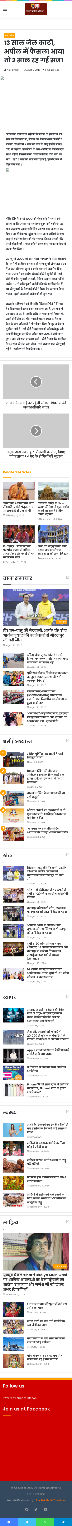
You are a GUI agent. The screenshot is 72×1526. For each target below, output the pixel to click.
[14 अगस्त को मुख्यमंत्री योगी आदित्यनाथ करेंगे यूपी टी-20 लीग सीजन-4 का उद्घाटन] (13, 975)
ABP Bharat (13, 69)
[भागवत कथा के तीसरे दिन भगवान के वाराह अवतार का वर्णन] (13, 834)
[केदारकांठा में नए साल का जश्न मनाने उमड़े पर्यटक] (13, 1344)
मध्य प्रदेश (9, 35)
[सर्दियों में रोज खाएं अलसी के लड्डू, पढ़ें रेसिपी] (13, 1165)
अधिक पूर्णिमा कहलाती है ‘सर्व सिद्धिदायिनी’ (45, 756)
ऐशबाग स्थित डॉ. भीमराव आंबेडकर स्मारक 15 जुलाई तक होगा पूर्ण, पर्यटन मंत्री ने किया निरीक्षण (45, 776)
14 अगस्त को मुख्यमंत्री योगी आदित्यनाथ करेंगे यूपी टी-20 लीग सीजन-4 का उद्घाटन (48, 973)
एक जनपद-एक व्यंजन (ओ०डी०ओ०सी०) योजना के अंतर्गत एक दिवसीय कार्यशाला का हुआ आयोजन (47, 697)
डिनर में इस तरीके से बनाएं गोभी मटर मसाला (46, 1179)
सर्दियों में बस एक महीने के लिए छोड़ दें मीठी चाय (46, 1145)
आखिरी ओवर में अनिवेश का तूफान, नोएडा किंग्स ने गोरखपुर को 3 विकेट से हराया (46, 929)
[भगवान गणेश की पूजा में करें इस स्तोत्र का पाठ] (13, 1309)
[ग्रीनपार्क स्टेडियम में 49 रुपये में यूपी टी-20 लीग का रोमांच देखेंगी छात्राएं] (13, 895)
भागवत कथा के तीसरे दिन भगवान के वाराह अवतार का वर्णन (47, 830)
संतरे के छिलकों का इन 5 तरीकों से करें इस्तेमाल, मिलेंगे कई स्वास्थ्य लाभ (47, 1128)
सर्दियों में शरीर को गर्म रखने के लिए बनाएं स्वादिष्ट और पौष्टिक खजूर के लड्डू (46, 1198)
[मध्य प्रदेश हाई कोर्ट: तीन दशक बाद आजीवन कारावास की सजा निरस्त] (53, 534)
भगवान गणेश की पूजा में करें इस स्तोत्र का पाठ (47, 1306)
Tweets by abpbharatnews (19, 1397)
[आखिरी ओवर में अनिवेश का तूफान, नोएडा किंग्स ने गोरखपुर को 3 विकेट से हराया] (13, 931)
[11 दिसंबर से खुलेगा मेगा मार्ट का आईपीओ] (13, 1073)
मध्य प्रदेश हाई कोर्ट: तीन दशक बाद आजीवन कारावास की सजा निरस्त (53, 550)
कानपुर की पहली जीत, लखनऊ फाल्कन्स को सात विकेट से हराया (47, 910)
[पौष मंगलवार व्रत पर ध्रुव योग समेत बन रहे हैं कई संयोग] (13, 1361)
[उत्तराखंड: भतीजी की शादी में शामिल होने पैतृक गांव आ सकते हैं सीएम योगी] (19, 490)
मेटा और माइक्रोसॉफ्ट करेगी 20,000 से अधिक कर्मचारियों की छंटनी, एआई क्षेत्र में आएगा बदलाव (48, 1035)
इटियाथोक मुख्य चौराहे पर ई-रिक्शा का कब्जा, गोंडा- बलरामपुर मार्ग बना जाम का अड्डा (47, 658)
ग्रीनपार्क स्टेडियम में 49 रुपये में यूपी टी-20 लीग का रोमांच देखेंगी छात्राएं (47, 893)
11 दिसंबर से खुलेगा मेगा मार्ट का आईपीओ (46, 1069)
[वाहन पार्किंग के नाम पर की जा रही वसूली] (13, 798)
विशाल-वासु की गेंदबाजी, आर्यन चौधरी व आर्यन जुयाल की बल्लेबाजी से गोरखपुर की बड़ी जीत (35, 635)
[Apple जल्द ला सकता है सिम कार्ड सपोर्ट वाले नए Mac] (13, 1055)
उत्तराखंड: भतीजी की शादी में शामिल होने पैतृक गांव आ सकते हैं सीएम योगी (18, 507)
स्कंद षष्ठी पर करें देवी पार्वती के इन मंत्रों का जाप (46, 1323)
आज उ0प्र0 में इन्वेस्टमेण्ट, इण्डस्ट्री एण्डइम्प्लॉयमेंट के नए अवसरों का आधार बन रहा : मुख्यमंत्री (48, 717)
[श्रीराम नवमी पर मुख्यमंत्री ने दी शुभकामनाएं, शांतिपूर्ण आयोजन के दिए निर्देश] (13, 815)
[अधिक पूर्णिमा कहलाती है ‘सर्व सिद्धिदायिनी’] (13, 759)
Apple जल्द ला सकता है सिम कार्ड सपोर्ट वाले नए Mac (48, 1052)
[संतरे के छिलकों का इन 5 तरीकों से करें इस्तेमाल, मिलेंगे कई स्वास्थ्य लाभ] (13, 1130)
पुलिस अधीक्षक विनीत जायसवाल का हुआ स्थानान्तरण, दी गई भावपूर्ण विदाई (47, 677)
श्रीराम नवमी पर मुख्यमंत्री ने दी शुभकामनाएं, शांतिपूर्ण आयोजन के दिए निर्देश (46, 814)
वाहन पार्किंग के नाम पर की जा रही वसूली (46, 795)
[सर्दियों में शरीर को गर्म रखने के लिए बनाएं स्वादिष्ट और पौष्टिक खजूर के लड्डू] (13, 1200)
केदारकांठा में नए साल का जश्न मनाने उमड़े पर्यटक (46, 1340)
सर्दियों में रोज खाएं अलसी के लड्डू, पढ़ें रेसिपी (47, 1162)
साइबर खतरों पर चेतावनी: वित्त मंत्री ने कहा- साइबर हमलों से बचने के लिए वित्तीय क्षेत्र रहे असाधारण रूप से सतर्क (45, 1015)
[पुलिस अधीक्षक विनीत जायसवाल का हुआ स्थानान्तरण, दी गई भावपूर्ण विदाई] (13, 678)
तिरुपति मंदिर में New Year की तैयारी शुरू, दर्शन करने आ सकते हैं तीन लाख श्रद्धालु (53, 508)
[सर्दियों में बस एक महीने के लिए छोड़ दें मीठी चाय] (13, 1148)
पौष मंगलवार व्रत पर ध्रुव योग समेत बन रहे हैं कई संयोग (45, 1357)
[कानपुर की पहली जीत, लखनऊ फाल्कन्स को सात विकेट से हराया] (13, 913)
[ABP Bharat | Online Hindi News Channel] (36, 9)
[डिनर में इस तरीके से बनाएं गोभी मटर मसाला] (13, 1183)
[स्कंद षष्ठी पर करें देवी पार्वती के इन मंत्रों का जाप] (13, 1327)
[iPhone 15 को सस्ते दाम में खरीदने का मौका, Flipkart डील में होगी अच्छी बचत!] (13, 1090)
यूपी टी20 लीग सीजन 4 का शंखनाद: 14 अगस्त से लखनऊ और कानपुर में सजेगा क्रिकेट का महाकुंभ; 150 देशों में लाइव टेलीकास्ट (47, 951)
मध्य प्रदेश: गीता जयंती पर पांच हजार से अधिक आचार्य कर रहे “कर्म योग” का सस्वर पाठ (18, 551)
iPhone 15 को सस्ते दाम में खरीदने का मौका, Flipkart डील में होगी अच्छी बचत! (48, 1088)
